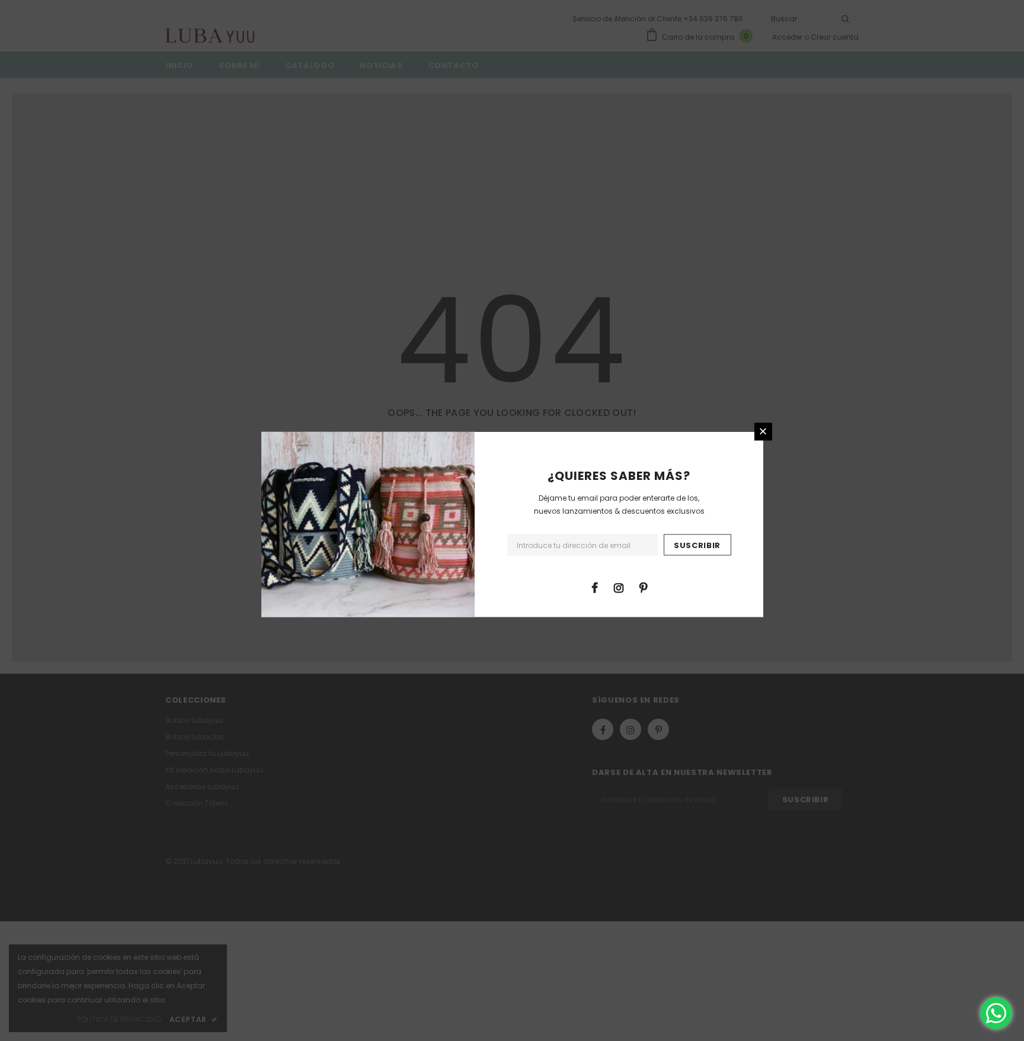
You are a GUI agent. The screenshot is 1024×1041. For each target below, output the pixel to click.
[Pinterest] (643, 586)
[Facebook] (594, 586)
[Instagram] (619, 586)
